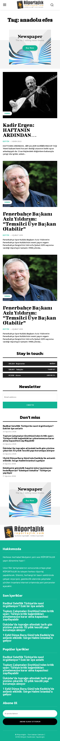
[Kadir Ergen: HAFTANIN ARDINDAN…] (30, 95)
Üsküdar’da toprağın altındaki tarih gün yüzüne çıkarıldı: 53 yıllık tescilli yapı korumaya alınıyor (29, 449)
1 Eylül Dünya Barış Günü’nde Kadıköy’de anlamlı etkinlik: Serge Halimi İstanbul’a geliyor (29, 459)
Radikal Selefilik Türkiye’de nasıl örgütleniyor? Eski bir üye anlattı (28, 427)
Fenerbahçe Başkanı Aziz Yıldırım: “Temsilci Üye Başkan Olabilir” (29, 221)
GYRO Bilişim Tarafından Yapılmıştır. (30, 737)
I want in (30, 405)
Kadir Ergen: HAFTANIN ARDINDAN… (20, 130)
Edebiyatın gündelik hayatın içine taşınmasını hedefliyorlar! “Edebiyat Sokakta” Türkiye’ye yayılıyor (27, 470)
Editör (6, 141)
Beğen (52, 363)
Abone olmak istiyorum (30, 721)
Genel (7, 113)
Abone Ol (51, 375)
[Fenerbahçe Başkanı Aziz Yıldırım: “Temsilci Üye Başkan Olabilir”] (30, 184)
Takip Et (51, 369)
